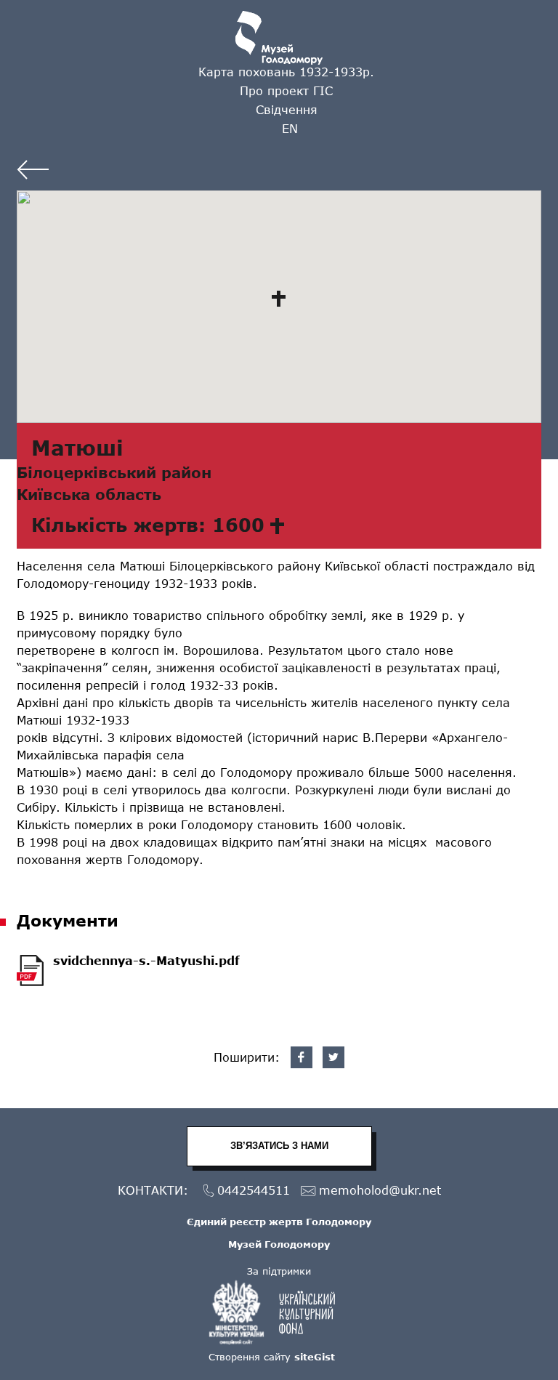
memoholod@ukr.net (380, 1190)
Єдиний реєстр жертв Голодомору (279, 1221)
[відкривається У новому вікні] (279, 1312)
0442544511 (253, 1190)
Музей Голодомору (279, 1244)
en (290, 128)
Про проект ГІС (286, 90)
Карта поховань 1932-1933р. (286, 71)
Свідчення (287, 109)
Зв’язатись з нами (279, 1145)
